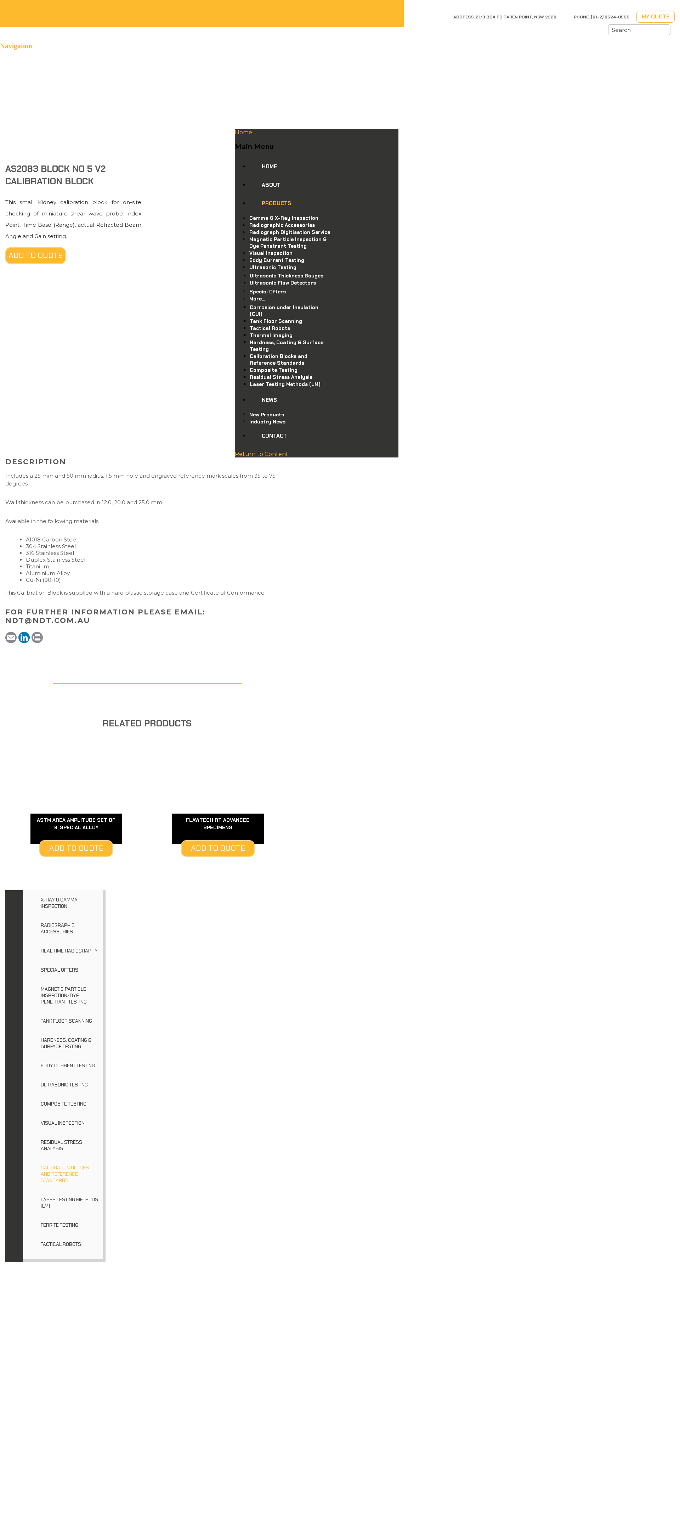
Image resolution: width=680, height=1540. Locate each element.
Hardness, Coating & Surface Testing (66, 1043)
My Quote (655, 16)
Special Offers (59, 970)
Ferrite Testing (59, 1225)
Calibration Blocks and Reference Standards (65, 1174)
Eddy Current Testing (68, 1065)
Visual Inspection (63, 1123)
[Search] (665, 29)
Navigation (16, 46)
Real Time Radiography (69, 951)
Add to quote (35, 255)
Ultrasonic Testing (64, 1084)
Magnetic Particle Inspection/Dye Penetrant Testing (64, 995)
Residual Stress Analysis (61, 1145)
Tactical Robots (61, 1244)
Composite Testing (63, 1104)
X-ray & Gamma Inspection (59, 903)
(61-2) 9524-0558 (610, 17)
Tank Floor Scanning (66, 1021)
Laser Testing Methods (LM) (69, 1202)
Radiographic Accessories (58, 928)
